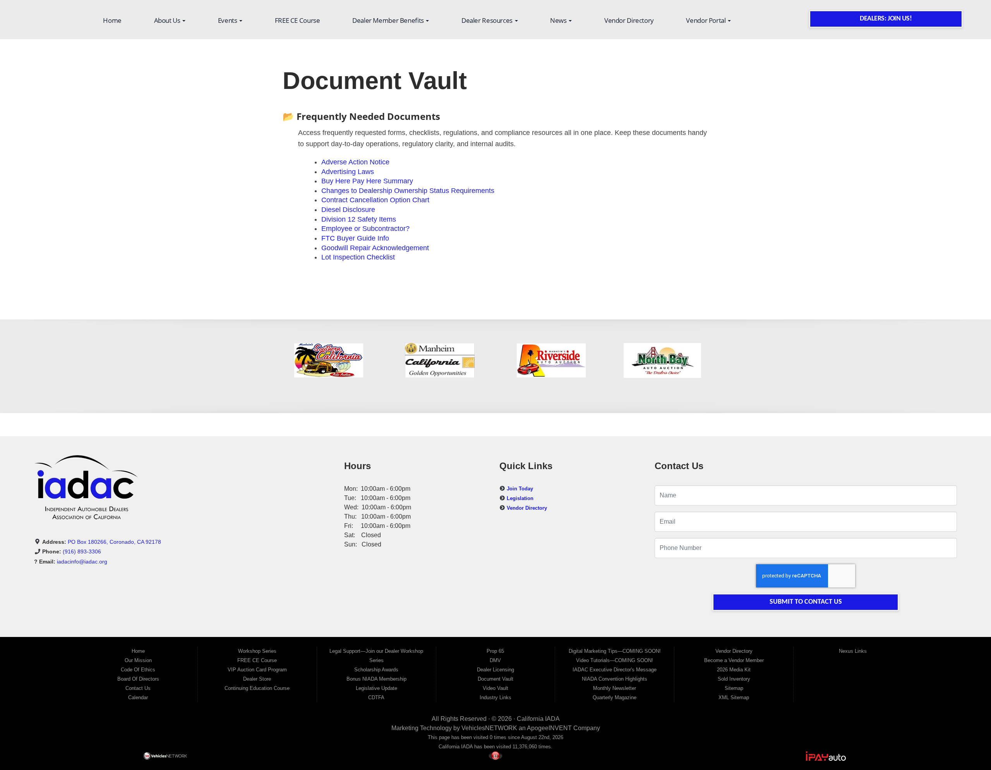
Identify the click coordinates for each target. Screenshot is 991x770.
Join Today (520, 489)
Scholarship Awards (376, 670)
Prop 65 (495, 651)
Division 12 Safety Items (358, 219)
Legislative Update (376, 688)
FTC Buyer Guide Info (355, 238)
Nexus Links (853, 651)
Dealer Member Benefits (388, 20)
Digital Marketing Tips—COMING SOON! (615, 651)
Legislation (520, 498)
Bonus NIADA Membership (376, 679)
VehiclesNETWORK (489, 728)
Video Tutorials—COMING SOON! (614, 660)
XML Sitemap (733, 697)
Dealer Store (257, 679)
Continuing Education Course (257, 688)
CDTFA (376, 697)
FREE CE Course (297, 20)
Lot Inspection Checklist (358, 257)
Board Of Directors (138, 679)
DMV (495, 660)
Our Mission (138, 660)
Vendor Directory (629, 20)
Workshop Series (257, 651)
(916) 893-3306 (82, 551)
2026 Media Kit (734, 670)
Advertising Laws (347, 172)
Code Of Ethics (138, 670)
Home (112, 20)
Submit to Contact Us (806, 602)
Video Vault (495, 688)
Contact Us (138, 688)
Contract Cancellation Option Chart (375, 200)
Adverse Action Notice (355, 162)
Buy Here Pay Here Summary (367, 181)
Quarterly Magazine (614, 697)
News (559, 20)
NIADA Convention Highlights (614, 679)
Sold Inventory (734, 679)
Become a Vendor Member (734, 660)
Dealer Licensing (495, 670)
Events (228, 20)
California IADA (538, 718)
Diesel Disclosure (348, 209)
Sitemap (734, 688)
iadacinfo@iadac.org (82, 561)
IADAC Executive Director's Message (615, 670)
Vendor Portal (706, 20)
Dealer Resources (487, 20)
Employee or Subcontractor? (365, 228)
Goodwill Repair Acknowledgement (375, 248)
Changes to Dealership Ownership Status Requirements (407, 191)
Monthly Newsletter (614, 688)
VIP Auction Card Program (257, 670)
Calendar (138, 697)
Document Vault (495, 679)
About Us (168, 20)
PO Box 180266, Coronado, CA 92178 (114, 542)
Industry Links (495, 697)
